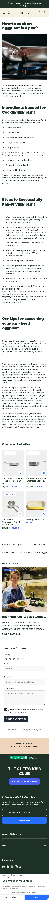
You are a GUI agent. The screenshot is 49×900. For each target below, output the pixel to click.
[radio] (6, 659)
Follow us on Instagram (24, 781)
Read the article (11, 634)
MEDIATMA (17, 552)
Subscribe (24, 820)
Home (5, 552)
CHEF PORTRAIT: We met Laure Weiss (22, 617)
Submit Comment (16, 719)
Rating (7, 654)
